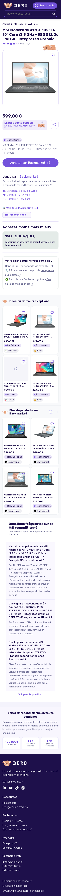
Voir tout (51, 412)
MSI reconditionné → (16, 215)
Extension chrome (13, 861)
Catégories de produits (15, 807)
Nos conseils (9, 803)
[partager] (54, 124)
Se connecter (47, 5)
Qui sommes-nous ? (14, 781)
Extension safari (11, 870)
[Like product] (53, 55)
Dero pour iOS (10, 843)
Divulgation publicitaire (15, 886)
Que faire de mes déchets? (17, 829)
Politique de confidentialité (17, 881)
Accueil (6, 24)
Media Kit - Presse (13, 821)
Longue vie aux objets (15, 825)
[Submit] (53, 14)
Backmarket (28, 176)
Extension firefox (12, 866)
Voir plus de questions (30, 694)
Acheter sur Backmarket (27, 163)
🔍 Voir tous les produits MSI (20, 208)
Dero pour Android (12, 847)
